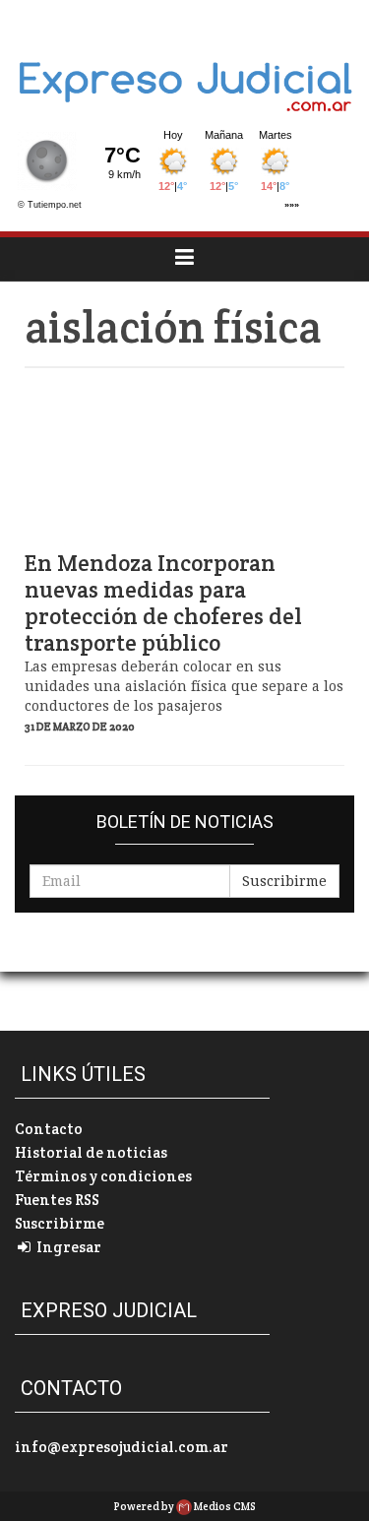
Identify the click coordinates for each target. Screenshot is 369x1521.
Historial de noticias (91, 1152)
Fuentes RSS (57, 1199)
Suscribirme (284, 881)
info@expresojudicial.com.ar (121, 1446)
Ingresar (67, 1246)
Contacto (49, 1128)
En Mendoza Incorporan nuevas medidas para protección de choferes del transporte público (163, 603)
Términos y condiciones (103, 1176)
